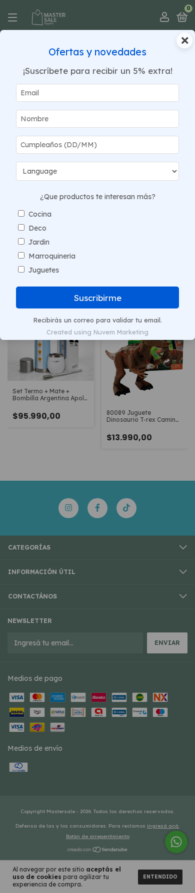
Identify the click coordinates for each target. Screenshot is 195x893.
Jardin (39, 242)
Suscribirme (98, 298)
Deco (37, 228)
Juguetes (43, 270)
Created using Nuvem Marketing (97, 332)
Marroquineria (52, 256)
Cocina (40, 214)
